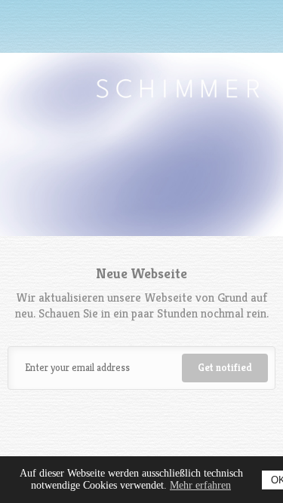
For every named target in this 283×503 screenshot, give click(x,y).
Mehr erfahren (200, 485)
